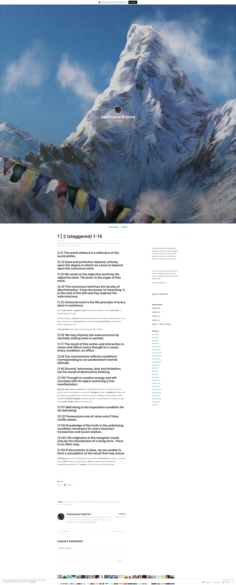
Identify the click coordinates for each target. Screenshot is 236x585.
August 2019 (156, 365)
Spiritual (109, 502)
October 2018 (156, 396)
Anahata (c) (156, 312)
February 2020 (156, 346)
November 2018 (156, 392)
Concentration (69, 243)
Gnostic (67, 502)
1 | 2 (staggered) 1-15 (117, 531)
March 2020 (155, 343)
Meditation (83, 502)
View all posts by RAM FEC (89, 522)
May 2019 (155, 374)
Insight (83, 243)
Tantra (59, 504)
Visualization (67, 504)
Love (92, 243)
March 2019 (155, 380)
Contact (124, 227)
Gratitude (77, 243)
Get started (133, 2)
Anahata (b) (156, 316)
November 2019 (156, 356)
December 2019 (156, 353)
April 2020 (155, 340)
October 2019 (156, 359)
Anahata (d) (156, 308)
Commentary (114, 227)
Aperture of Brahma (118, 117)
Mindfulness (98, 243)
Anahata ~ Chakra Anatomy (161, 324)
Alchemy (61, 243)
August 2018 (156, 402)
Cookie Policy (33, 581)
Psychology (101, 502)
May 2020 (155, 337)
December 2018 (156, 389)
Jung (72, 502)
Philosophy (106, 243)
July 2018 (155, 405)
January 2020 (156, 350)
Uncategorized (114, 243)
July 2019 (155, 368)
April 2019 (155, 377)
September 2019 (157, 362)
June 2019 (155, 371)
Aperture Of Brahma (160, 294)
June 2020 (155, 334)
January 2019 (156, 386)
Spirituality (116, 502)
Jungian (87, 243)
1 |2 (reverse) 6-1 (63, 531)
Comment (119, 561)
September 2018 (157, 399)
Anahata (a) (156, 320)
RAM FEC (62, 241)
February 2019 (156, 383)
